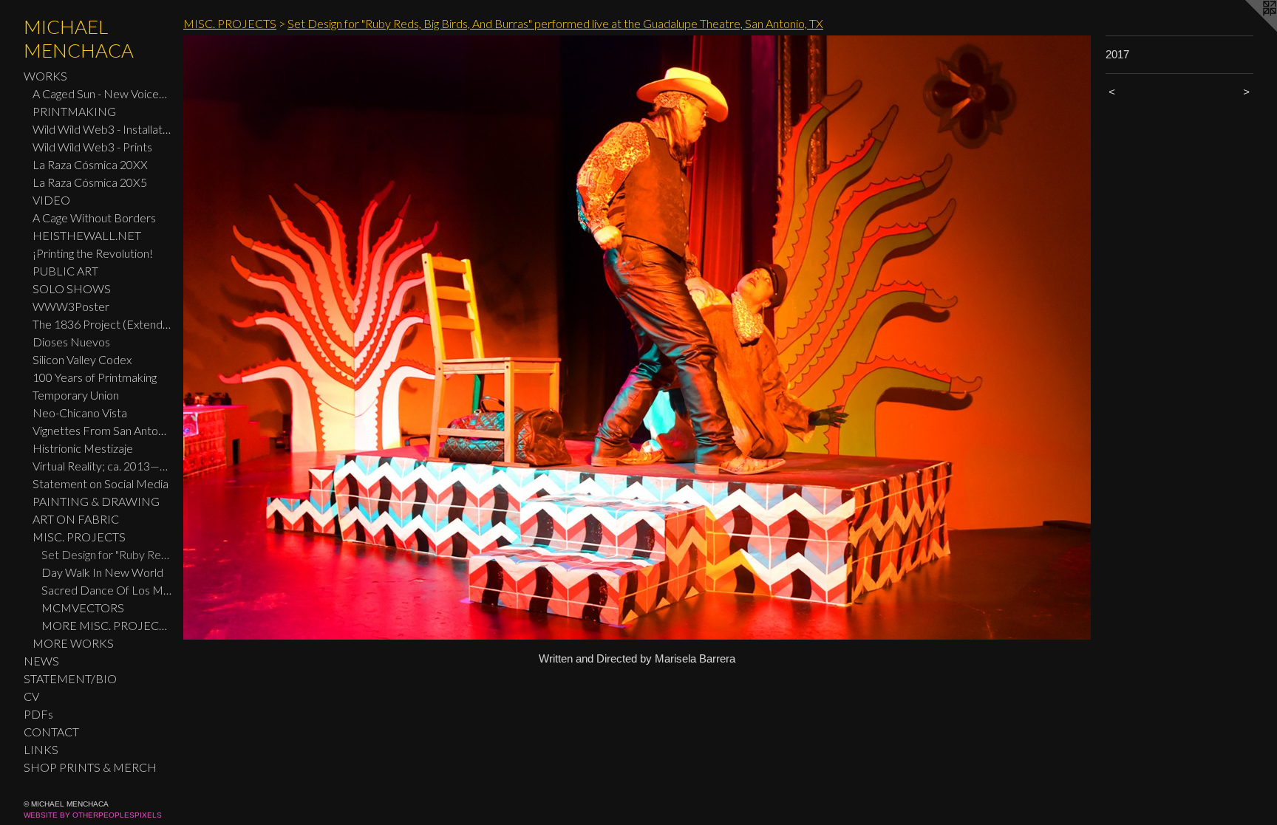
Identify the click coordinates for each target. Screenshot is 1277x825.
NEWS (41, 661)
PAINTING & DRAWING (96, 501)
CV (31, 696)
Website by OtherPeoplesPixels (93, 815)
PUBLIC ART (65, 271)
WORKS (45, 76)
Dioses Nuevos (71, 342)
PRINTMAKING (74, 111)
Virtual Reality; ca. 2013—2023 (102, 466)
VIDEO (51, 200)
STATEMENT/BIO (70, 678)
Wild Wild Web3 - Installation (102, 129)
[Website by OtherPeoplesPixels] (1247, 29)
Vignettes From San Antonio (102, 430)
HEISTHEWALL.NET (87, 235)
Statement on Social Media (100, 483)
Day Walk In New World (102, 572)
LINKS (41, 749)
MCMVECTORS (82, 607)
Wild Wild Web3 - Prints (92, 147)
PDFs (38, 714)
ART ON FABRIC (76, 519)
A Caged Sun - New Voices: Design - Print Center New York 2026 (102, 93)
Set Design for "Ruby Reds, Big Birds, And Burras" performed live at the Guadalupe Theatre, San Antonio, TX (106, 554)
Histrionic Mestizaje (83, 448)
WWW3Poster (71, 306)
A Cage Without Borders (94, 217)
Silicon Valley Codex (82, 359)
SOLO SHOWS (72, 288)
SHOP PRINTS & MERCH (90, 767)
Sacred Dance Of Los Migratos (106, 590)
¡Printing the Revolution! (93, 253)
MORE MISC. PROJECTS (106, 625)
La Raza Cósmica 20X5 (90, 182)
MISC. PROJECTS (79, 537)
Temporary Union (76, 395)
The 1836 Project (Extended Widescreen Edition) (102, 324)
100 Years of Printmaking (95, 377)
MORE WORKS (73, 643)
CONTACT (51, 732)
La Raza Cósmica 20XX (90, 164)
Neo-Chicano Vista (80, 412)
